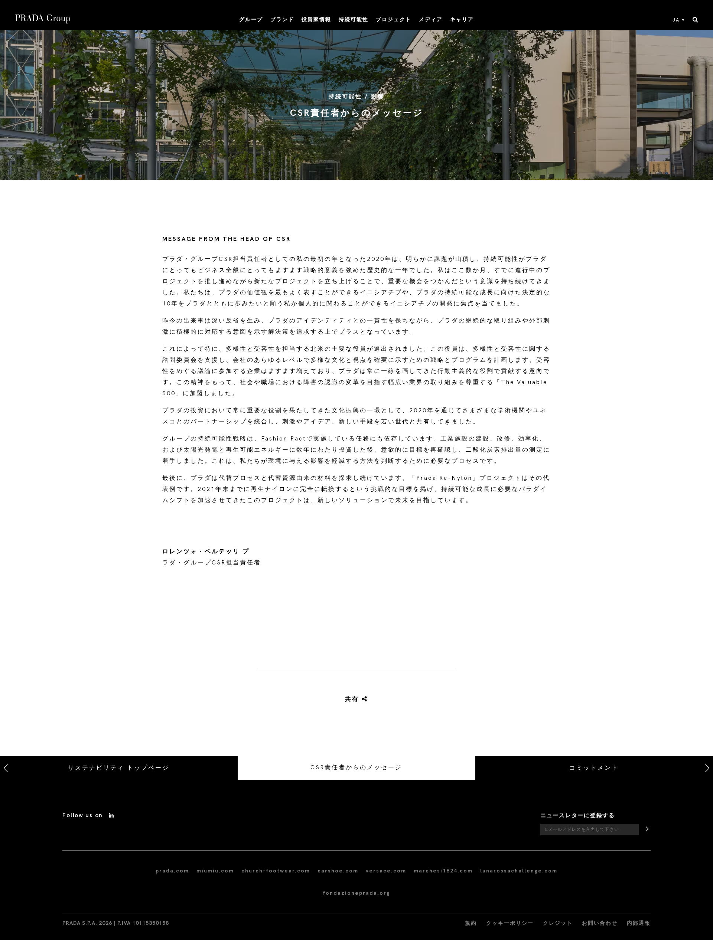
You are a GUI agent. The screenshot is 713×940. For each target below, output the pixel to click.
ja (676, 20)
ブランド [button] (282, 19)
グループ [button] (251, 19)
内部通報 (639, 923)
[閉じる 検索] (695, 20)
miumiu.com (215, 871)
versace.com (386, 871)
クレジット (558, 923)
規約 (471, 923)
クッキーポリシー (510, 923)
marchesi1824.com (443, 871)
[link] (348, 699)
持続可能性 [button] (353, 19)
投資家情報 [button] (316, 19)
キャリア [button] (462, 19)
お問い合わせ (600, 923)
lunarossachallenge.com (518, 871)
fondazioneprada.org (356, 893)
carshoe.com (338, 871)
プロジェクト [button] (393, 19)
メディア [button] (431, 19)
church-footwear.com (275, 871)
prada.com (172, 871)
